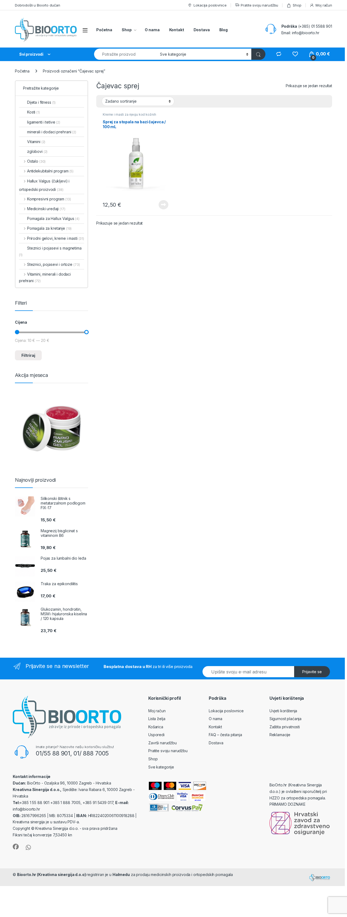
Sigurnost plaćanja (285, 718)
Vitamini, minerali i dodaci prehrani (45, 277)
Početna (104, 29)
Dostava (202, 29)
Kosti (33, 112)
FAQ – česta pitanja (225, 734)
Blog (223, 29)
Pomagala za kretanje (49, 228)
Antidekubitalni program (50, 171)
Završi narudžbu (162, 742)
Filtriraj (28, 355)
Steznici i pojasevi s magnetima (50, 251)
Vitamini (36, 141)
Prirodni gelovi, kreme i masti (55, 238)
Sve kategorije (161, 767)
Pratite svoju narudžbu (259, 5)
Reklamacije (279, 734)
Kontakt (176, 29)
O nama (152, 29)
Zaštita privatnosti (284, 726)
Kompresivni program (49, 199)
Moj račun (324, 5)
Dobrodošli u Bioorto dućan (37, 5)
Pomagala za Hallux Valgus (53, 218)
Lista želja (156, 718)
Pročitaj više (161, 204)
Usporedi (156, 734)
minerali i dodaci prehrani (51, 132)
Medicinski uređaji (46, 208)
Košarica (155, 726)
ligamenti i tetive (43, 122)
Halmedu (121, 874)
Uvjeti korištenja (283, 710)
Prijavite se (312, 671)
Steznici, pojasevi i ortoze (53, 264)
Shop (297, 5)
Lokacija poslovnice (210, 5)
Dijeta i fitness (41, 102)
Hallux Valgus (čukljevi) (47, 181)
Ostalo (36, 161)
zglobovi (37, 151)
